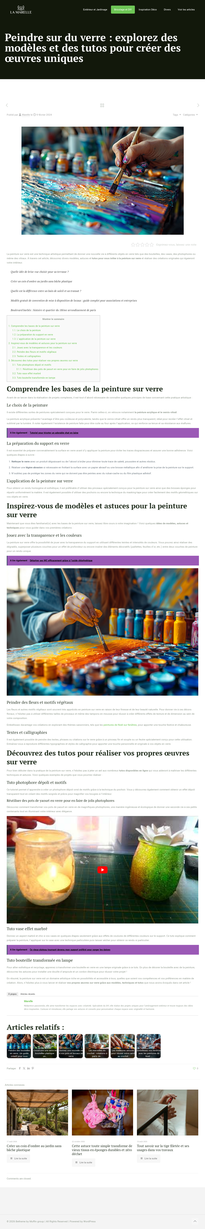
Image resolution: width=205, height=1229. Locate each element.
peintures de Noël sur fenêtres (120, 725)
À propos (12, 994)
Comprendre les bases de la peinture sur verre (34, 326)
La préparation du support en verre (32, 334)
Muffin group (36, 1221)
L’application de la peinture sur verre (34, 339)
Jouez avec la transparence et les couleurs (37, 347)
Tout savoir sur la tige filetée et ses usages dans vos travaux (163, 1148)
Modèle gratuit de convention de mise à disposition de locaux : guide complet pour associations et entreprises (74, 300)
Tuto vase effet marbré (26, 373)
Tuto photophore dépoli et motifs (31, 365)
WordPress (89, 1221)
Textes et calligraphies (26, 356)
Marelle (26, 115)
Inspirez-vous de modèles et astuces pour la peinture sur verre (42, 343)
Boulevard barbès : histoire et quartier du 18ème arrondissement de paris (53, 310)
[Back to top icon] (195, 1221)
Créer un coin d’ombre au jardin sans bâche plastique (34, 1148)
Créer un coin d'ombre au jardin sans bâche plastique (41, 281)
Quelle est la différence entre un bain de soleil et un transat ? (46, 291)
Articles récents (27, 994)
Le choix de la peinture (26, 330)
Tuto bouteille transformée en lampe (33, 378)
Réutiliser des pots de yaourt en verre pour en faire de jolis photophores (57, 369)
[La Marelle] (21, 9)
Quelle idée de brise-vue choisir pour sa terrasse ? (40, 272)
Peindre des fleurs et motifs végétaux (34, 352)
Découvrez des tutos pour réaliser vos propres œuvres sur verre (43, 360)
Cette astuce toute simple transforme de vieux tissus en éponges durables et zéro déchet (102, 1150)
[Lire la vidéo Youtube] (102, 869)
